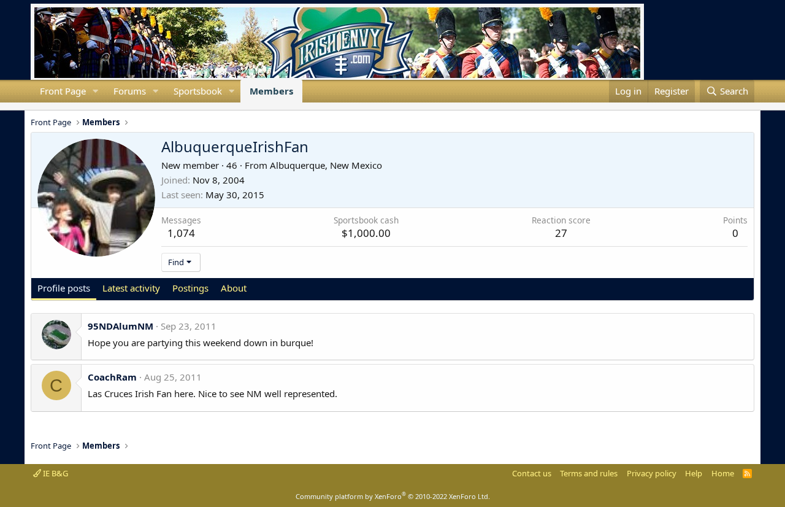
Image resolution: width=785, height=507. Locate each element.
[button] (95, 91)
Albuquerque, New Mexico (326, 165)
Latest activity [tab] (131, 288)
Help (693, 473)
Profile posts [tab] (63, 288)
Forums (129, 91)
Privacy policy (651, 473)
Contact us (531, 473)
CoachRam (112, 377)
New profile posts (40, 106)
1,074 (181, 233)
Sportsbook (198, 91)
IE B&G (54, 473)
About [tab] (234, 288)
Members (271, 91)
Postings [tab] (190, 288)
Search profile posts (50, 106)
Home (722, 473)
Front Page (63, 91)
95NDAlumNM (120, 326)
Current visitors (31, 106)
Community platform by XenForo (393, 496)
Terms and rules (589, 473)
